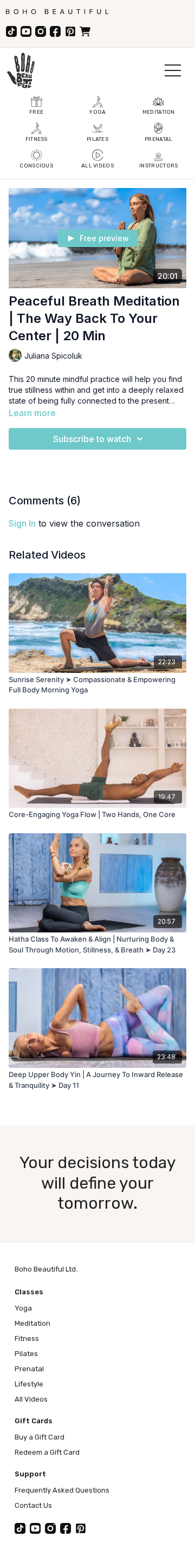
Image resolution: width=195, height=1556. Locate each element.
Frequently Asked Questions (62, 1490)
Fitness (27, 1338)
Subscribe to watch (92, 438)
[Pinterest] (70, 31)
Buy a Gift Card (39, 1437)
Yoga (23, 1308)
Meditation (32, 1323)
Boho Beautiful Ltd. (46, 1269)
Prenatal (29, 1369)
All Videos (31, 1399)
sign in (22, 523)
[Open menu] (173, 70)
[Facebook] (55, 31)
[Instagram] (40, 31)
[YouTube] (26, 31)
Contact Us (33, 1505)
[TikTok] (11, 31)
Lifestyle (29, 1384)
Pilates (26, 1354)
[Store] (85, 31)
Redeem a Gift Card (47, 1452)
